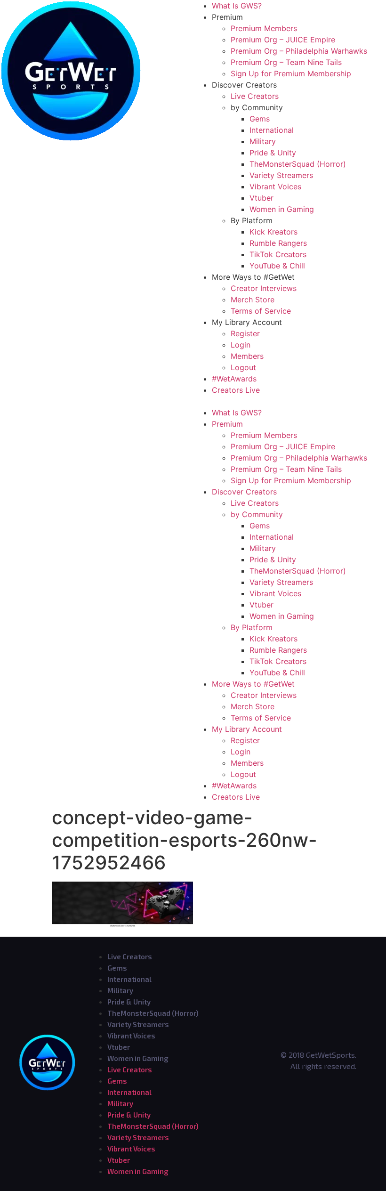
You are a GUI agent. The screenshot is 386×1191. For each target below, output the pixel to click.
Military (262, 141)
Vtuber (261, 198)
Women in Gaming (281, 209)
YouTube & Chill (277, 265)
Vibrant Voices (275, 186)
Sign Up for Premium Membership (291, 73)
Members (247, 356)
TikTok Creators (277, 254)
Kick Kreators (273, 231)
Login (240, 344)
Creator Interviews (264, 288)
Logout (243, 367)
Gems (259, 118)
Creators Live (236, 390)
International (271, 130)
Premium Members (264, 28)
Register (245, 333)
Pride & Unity (272, 152)
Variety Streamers (281, 175)
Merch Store (252, 299)
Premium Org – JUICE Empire (283, 39)
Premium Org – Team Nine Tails (286, 62)
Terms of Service (261, 311)
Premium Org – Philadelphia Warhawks (299, 51)
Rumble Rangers (278, 243)
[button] (289, 401)
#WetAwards (234, 378)
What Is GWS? (237, 5)
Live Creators (255, 96)
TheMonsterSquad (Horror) (297, 164)
